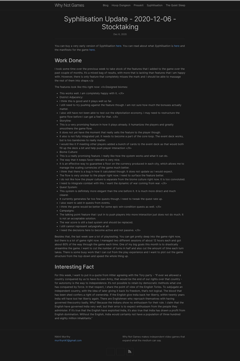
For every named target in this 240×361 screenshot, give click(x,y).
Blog (105, 5)
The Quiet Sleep (175, 5)
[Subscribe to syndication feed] (129, 351)
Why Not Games (69, 5)
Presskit (139, 5)
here (118, 45)
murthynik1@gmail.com (68, 340)
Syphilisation (154, 5)
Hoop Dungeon (121, 5)
